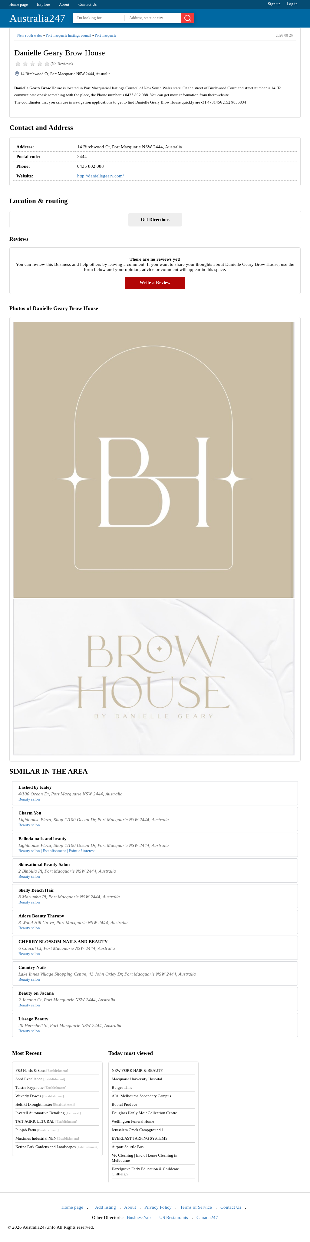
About (64, 4)
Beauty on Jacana (36, 993)
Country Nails (32, 967)
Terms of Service (196, 1207)
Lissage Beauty (33, 1018)
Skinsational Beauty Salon (44, 864)
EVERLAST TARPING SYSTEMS (139, 1138)
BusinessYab (139, 1217)
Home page (18, 4)
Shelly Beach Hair (36, 890)
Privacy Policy (158, 1207)
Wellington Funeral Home (133, 1121)
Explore (43, 4)
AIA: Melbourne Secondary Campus (141, 1096)
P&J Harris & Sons (41, 1070)
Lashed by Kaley (35, 787)
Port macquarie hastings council (68, 35)
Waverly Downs (39, 1096)
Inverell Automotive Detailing (48, 1113)
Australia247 (37, 18)
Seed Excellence (40, 1079)
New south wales (29, 35)
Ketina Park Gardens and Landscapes (56, 1147)
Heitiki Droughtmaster (45, 1104)
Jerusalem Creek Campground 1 (138, 1130)
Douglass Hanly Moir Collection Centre (144, 1113)
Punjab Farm (37, 1130)
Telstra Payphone (40, 1087)
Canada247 (207, 1217)
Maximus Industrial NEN (47, 1138)
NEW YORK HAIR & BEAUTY (137, 1070)
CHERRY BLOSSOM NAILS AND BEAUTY (63, 941)
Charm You (29, 813)
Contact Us (87, 4)
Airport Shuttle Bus (127, 1147)
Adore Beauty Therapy (41, 915)
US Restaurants (173, 1217)
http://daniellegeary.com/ (100, 175)
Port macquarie (105, 35)
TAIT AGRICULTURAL (46, 1121)
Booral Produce (124, 1104)
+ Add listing (104, 1207)
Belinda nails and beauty (42, 838)
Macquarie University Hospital (137, 1079)
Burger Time (122, 1087)
